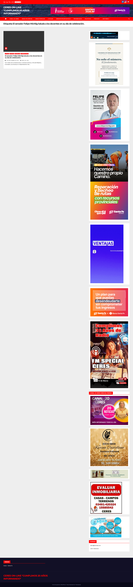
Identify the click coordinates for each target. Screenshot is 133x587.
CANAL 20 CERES (14, 19)
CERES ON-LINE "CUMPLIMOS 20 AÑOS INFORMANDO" (16, 10)
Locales (50, 19)
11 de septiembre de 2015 (12, 60)
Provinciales (78, 19)
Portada (12, 53)
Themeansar (78, 584)
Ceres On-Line (25, 60)
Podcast (97, 19)
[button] (129, 19)
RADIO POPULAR (40, 19)
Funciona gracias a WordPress (59, 584)
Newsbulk (71, 584)
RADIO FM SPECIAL (27, 19)
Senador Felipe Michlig (63, 19)
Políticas (88, 19)
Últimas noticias (24, 53)
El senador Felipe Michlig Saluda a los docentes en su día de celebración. (23, 57)
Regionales (17, 53)
